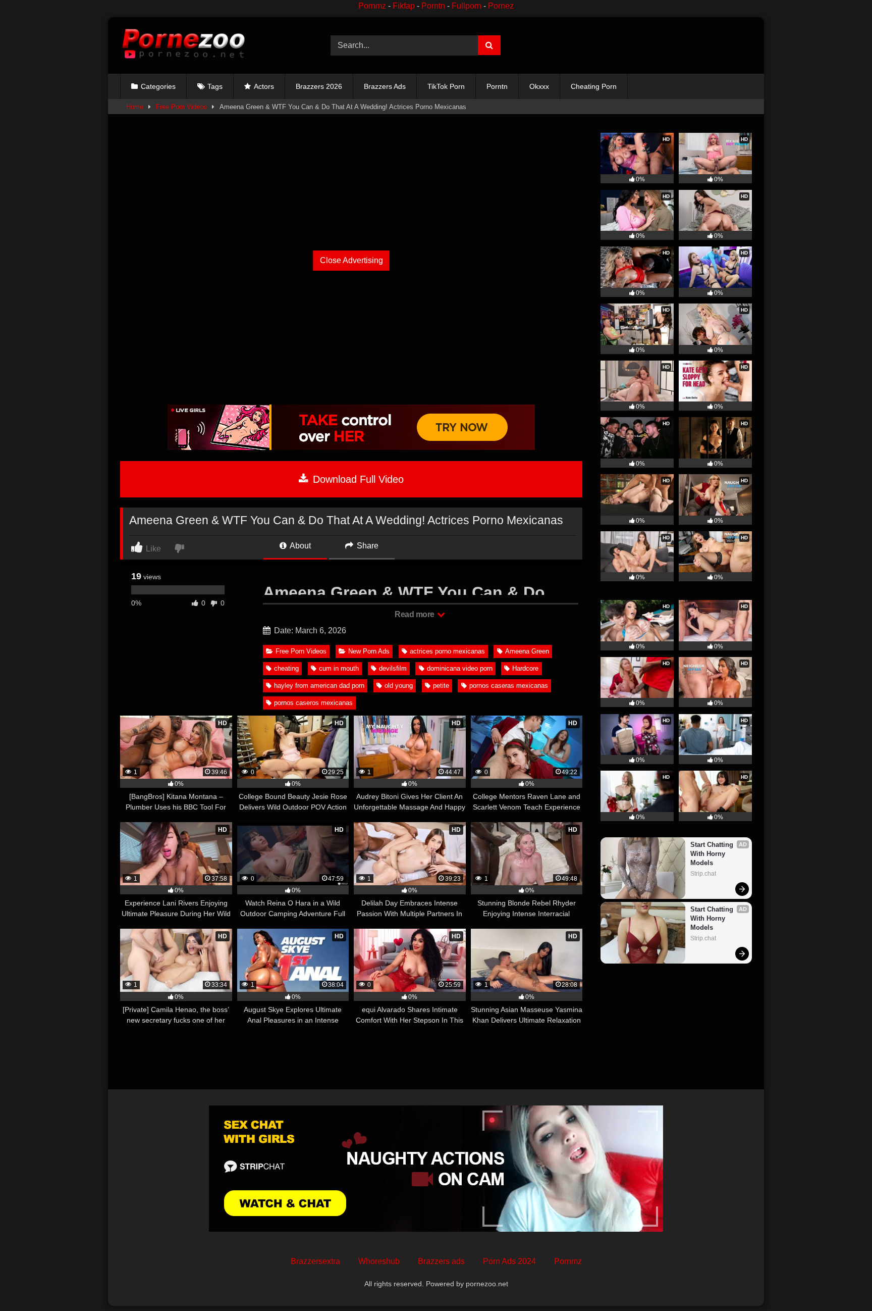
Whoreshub (379, 1261)
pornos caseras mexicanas (508, 685)
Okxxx (539, 86)
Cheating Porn (594, 86)
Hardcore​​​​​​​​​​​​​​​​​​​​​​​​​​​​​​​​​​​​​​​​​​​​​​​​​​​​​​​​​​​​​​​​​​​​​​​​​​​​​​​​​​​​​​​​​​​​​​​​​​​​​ (525, 668)
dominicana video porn (460, 668)
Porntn (433, 6)
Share (366, 545)
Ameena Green (527, 651)
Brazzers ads (441, 1261)
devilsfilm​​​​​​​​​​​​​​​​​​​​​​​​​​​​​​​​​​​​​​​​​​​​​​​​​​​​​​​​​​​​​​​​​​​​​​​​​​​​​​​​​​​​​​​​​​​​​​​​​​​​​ (393, 668)
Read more (415, 614)
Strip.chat (703, 873)
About (299, 545)
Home (134, 107)
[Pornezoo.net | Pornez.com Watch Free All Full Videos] (183, 45)
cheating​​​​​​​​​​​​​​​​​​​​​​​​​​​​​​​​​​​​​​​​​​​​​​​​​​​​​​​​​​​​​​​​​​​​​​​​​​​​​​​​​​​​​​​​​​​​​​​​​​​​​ (286, 668)
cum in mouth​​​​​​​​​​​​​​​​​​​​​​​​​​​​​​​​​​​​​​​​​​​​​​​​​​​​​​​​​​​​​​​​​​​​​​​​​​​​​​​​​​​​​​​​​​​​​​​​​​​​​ (339, 668)
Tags (215, 86)
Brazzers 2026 (319, 86)
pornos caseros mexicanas (313, 703)
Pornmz (372, 6)
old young (399, 685)
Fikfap (404, 6)
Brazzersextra (315, 1261)
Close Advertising (351, 260)
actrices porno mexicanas (447, 651)
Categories (158, 86)
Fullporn (466, 6)
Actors (264, 86)
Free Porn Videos (181, 107)
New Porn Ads (369, 651)
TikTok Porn (446, 86)
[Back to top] (841, 1281)
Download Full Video (357, 479)
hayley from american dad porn (319, 685)
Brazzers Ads (385, 86)
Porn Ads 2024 (509, 1261)
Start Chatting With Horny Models (712, 854)
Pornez (501, 6)
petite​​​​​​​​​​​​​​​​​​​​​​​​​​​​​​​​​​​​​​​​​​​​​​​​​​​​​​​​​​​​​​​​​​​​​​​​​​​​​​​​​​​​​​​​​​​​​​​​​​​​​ (441, 685)
